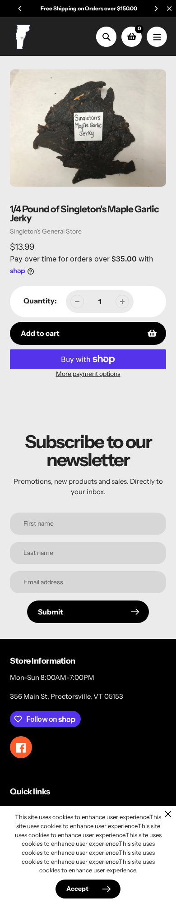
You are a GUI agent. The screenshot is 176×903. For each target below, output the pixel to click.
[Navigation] (157, 37)
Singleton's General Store (46, 231)
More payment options (88, 374)
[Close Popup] (168, 814)
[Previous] (20, 8)
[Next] (155, 8)
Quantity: (40, 300)
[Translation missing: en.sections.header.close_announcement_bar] (169, 8)
